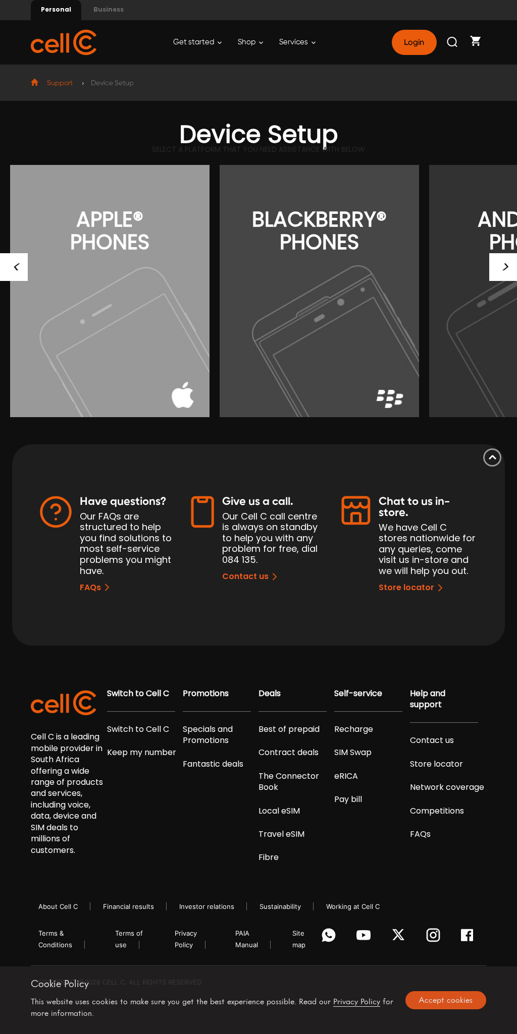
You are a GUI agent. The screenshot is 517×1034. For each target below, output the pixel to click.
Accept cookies (446, 1000)
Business (108, 9)
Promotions (206, 693)
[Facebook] (470, 938)
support (60, 83)
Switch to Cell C (138, 693)
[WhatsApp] (330, 938)
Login (414, 42)
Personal (56, 9)
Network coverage (447, 787)
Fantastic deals (213, 764)
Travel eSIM (281, 834)
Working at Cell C (353, 906)
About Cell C (58, 906)
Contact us (245, 576)
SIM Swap (353, 752)
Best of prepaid (289, 729)
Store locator (406, 587)
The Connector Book (288, 782)
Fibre (268, 857)
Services (294, 42)
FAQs (90, 587)
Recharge (353, 729)
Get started (194, 42)
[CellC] (63, 41)
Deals (269, 693)
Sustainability (280, 906)
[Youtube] (365, 938)
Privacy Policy (356, 1001)
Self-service (358, 693)
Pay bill (348, 799)
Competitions (437, 811)
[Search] (453, 42)
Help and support (427, 699)
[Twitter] (400, 938)
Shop (247, 42)
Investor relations (206, 906)
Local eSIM (279, 811)
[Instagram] (435, 938)
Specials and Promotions (208, 735)
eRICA (346, 776)
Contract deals (288, 752)
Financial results (128, 906)
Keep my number (141, 752)
